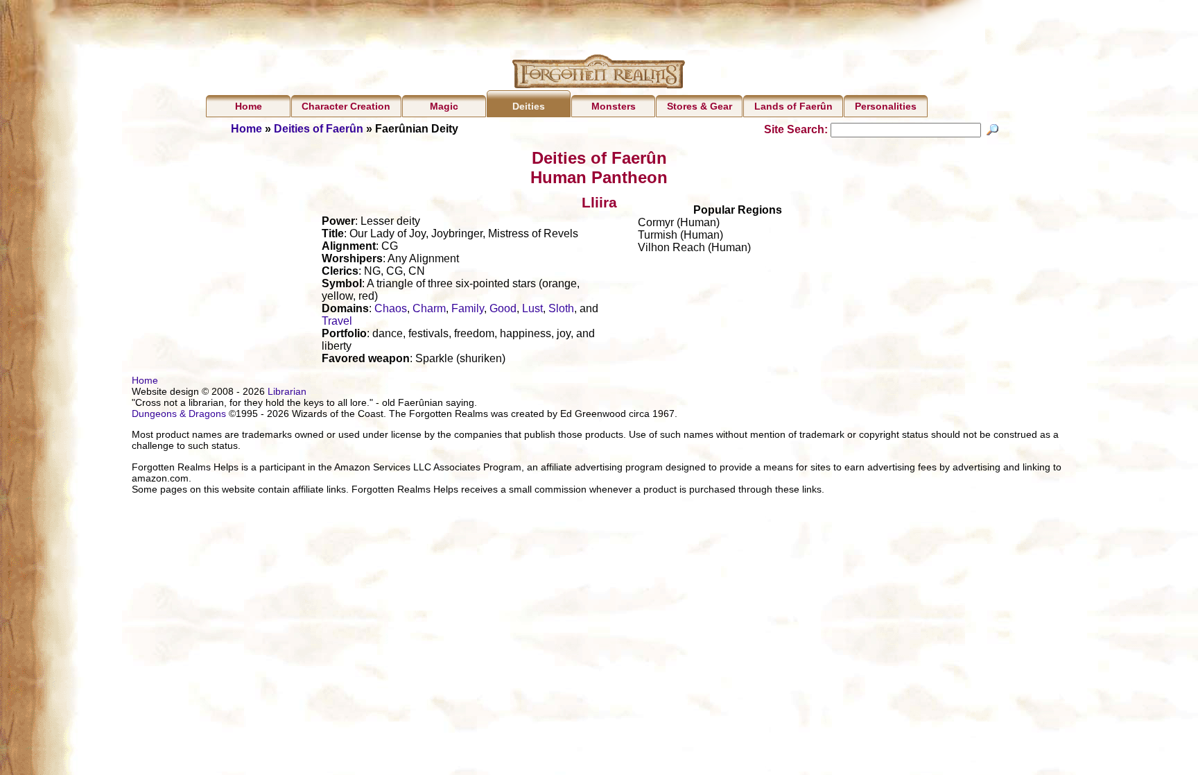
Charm (429, 308)
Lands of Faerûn (793, 106)
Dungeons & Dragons (179, 413)
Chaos (390, 308)
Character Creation (346, 106)
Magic (444, 106)
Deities (528, 106)
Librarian (287, 391)
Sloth (561, 308)
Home (248, 106)
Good (502, 308)
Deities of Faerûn (318, 129)
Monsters (613, 106)
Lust (532, 308)
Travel (337, 321)
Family (467, 308)
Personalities (886, 106)
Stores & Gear (699, 106)
